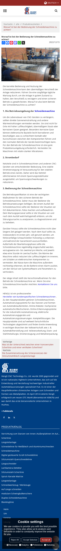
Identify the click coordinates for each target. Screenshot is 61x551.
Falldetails (8, 411)
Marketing (50, 545)
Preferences (38, 545)
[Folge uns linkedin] (9, 417)
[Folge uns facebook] (4, 417)
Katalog (7, 517)
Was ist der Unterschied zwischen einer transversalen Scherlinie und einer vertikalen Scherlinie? (27, 346)
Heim (6, 509)
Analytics (25, 545)
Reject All (15, 540)
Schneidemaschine (45, 111)
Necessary (13, 545)
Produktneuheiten (31, 24)
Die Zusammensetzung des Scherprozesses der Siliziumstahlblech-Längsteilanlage (24, 354)
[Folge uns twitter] (14, 417)
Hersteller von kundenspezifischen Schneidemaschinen (29, 296)
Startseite (8, 24)
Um (5, 513)
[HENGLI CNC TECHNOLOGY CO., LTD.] (30, 10)
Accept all (46, 540)
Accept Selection (30, 540)
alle (17, 24)
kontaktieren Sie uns (47, 284)
